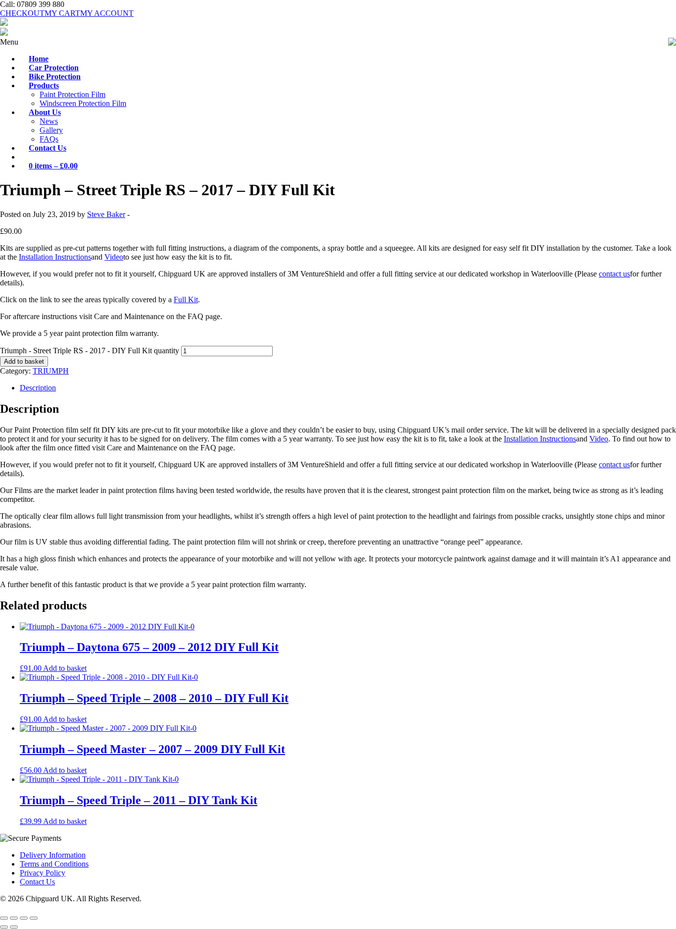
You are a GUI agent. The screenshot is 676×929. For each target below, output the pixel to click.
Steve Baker (106, 214)
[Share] (24, 918)
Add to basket (24, 361)
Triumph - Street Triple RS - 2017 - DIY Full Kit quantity (89, 350)
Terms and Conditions (54, 864)
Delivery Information (53, 855)
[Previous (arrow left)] (4, 927)
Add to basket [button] (65, 668)
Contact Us (37, 881)
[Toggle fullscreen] (14, 918)
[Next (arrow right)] (14, 927)
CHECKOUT (22, 13)
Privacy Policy (42, 873)
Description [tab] (38, 387)
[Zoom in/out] (4, 918)
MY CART (62, 13)
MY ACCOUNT (107, 13)
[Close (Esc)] (34, 918)
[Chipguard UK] (4, 23)
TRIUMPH (51, 371)
